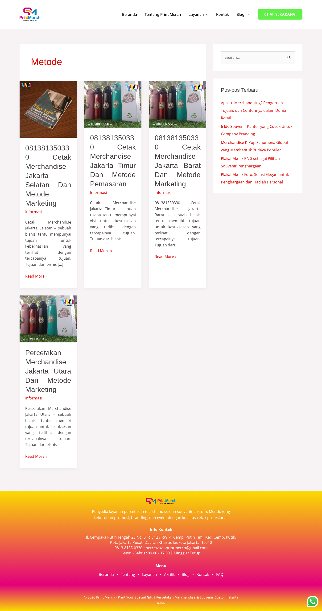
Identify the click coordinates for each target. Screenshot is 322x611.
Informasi (33, 211)
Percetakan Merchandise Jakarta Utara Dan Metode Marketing (48, 371)
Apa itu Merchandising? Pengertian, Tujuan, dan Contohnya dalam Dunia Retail (253, 110)
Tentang (128, 574)
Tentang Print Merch (162, 14)
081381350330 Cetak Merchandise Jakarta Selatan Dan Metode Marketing (48, 175)
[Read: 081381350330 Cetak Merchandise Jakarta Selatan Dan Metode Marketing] (48, 108)
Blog (240, 14)
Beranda (129, 14)
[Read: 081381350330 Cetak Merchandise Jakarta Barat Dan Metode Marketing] (177, 103)
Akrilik (169, 574)
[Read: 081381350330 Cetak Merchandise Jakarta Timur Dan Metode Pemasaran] (113, 103)
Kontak (222, 14)
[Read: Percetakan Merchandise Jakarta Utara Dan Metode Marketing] (48, 318)
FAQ (219, 574)
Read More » (36, 276)
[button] (280, 14)
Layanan (196, 14)
